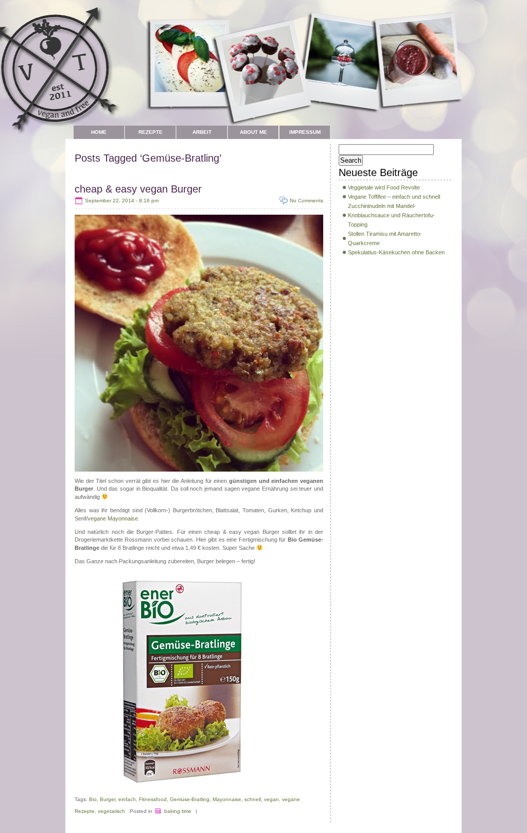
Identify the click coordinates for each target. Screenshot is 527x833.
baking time (177, 811)
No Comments (306, 200)
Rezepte (150, 132)
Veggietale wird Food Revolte (384, 187)
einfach (127, 799)
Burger (107, 799)
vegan (271, 799)
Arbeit (202, 132)
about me (253, 132)
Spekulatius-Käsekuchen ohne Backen (396, 252)
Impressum (305, 132)
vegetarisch (111, 811)
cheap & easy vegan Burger (138, 189)
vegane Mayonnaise (112, 518)
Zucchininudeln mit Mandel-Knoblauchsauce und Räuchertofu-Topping (391, 215)
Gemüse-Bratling (189, 799)
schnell (252, 799)
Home (99, 132)
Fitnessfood (153, 799)
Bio (93, 799)
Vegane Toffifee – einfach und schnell (394, 197)
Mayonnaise (227, 799)
